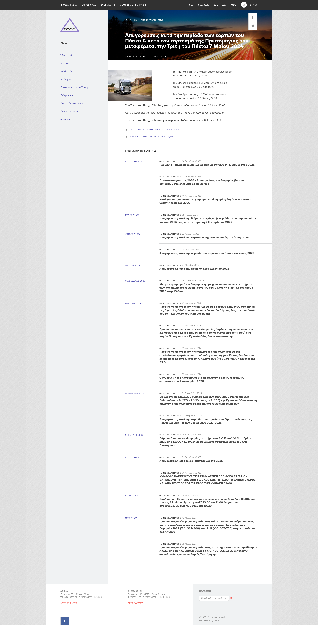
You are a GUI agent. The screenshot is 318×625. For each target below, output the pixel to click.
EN (256, 5)
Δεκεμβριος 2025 (134, 393)
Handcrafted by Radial (209, 620)
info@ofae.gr (100, 597)
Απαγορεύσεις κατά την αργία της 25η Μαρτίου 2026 (194, 268)
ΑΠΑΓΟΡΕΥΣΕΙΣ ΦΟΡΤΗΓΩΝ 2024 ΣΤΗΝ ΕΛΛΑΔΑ (154, 129)
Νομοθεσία (203, 5)
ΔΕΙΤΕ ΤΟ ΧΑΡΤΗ (68, 603)
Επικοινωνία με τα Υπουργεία (76, 87)
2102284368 (86, 597)
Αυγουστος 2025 (134, 457)
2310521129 (135, 597)
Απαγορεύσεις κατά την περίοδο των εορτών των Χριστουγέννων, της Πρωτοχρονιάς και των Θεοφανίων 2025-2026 (205, 421)
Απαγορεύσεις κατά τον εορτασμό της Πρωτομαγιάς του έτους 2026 (204, 237)
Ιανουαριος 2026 (134, 303)
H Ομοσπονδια (68, 5)
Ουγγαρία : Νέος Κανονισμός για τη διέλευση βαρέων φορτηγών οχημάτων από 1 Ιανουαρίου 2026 (201, 379)
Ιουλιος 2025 (132, 495)
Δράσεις (64, 63)
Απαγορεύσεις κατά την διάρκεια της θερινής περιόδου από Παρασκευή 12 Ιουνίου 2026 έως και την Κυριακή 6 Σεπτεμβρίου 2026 (207, 220)
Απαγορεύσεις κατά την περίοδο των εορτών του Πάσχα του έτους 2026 (206, 253)
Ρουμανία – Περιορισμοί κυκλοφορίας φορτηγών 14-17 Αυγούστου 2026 (207, 164)
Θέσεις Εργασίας (69, 111)
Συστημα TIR (108, 5)
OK (230, 598)
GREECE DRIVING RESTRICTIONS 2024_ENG (152, 136)
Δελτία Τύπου (67, 71)
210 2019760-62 (69, 597)
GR (251, 5)
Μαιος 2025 (131, 518)
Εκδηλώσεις (66, 95)
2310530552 (150, 597)
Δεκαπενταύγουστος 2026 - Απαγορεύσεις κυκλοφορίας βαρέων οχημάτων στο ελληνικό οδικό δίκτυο (202, 182)
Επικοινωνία (220, 5)
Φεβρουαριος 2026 (135, 280)
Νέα (191, 5)
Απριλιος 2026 (132, 234)
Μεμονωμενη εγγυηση (133, 5)
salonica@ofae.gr (166, 597)
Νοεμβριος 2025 (134, 435)
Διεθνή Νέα (66, 79)
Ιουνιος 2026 (132, 215)
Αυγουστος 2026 (134, 161)
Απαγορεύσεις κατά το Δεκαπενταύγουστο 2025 (191, 460)
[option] (138, 85)
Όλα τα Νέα (66, 55)
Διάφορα (65, 119)
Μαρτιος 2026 (132, 265)
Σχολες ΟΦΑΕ (89, 5)
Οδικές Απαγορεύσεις (72, 103)
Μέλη (234, 5)
